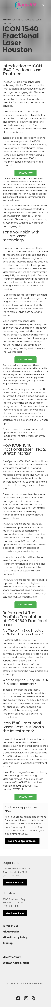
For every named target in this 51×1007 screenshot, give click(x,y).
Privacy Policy (11, 931)
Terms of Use (10, 926)
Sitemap (8, 943)
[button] (43, 5)
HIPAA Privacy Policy (15, 937)
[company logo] (25, 5)
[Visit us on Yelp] (33, 998)
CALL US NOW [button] (25, 173)
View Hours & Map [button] (15, 882)
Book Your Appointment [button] (22, 841)
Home (6, 19)
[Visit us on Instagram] (26, 998)
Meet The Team (12, 957)
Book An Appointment (16, 962)
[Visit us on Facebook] (18, 998)
